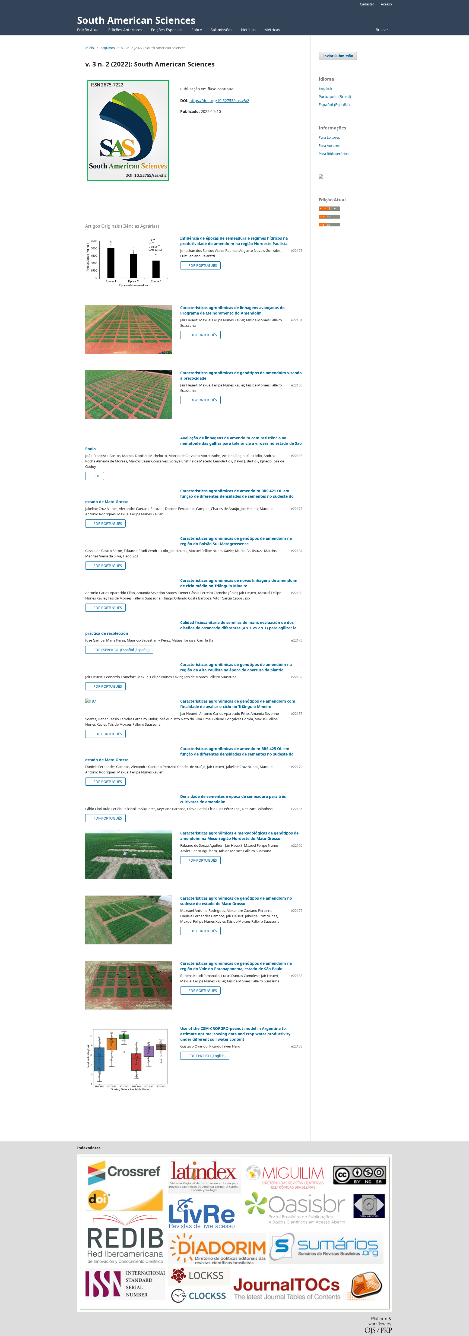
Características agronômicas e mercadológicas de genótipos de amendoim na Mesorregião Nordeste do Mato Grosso (239, 835)
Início (89, 47)
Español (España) (334, 104)
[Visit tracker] (321, 177)
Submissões (221, 29)
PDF (96, 476)
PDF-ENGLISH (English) (207, 1055)
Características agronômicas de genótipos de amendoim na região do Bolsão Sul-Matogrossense (236, 541)
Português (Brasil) (335, 96)
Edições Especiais (167, 29)
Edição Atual (88, 29)
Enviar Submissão (337, 55)
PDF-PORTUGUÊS (202, 265)
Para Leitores (329, 137)
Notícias (248, 29)
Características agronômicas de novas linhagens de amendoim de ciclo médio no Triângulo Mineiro (238, 583)
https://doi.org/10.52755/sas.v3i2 (219, 100)
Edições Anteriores (125, 29)
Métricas (272, 29)
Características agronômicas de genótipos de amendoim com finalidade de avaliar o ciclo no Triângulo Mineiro (237, 704)
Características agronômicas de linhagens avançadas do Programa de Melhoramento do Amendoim (232, 310)
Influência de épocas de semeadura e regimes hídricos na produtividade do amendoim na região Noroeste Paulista (234, 241)
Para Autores (329, 145)
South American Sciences (136, 20)
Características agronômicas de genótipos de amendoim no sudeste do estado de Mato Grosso (236, 901)
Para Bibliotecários (333, 153)
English (325, 88)
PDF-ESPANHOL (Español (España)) (121, 649)
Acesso (386, 4)
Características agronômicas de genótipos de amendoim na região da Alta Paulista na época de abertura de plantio (236, 667)
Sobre (196, 29)
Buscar (381, 29)
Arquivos (107, 47)
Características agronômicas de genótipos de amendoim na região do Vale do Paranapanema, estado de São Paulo (236, 966)
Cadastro (367, 4)
